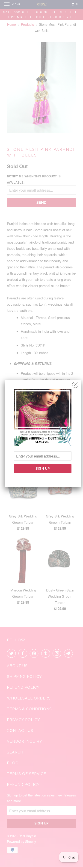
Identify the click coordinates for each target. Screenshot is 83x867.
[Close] (75, 383)
